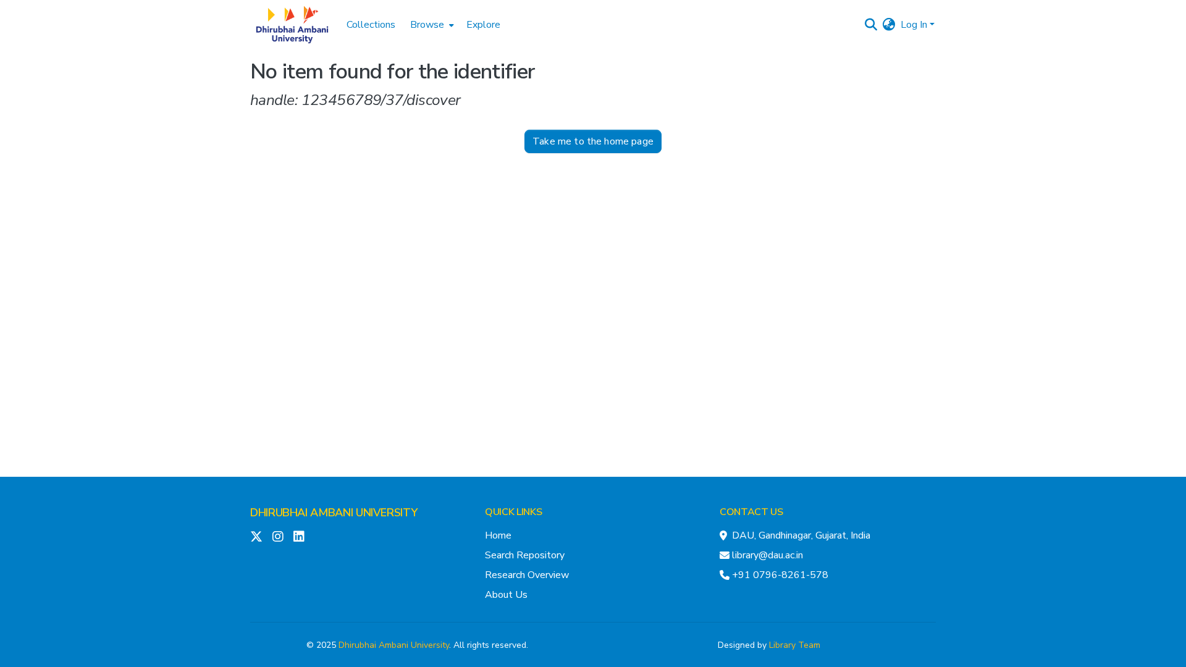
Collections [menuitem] (371, 24)
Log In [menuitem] (914, 24)
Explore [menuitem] (483, 24)
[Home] (292, 24)
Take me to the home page (593, 141)
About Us (506, 595)
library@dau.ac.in (767, 555)
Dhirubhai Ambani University (394, 645)
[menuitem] (431, 24)
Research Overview (527, 575)
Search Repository (525, 555)
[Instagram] (278, 536)
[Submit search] (871, 24)
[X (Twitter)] (256, 536)
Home (498, 535)
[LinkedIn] (299, 536)
